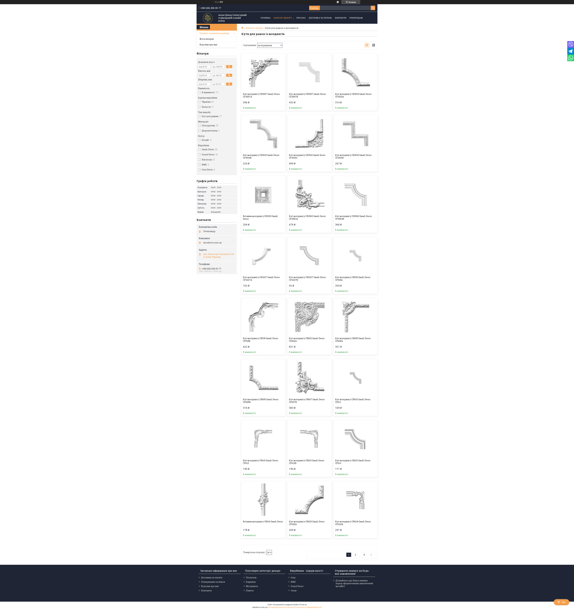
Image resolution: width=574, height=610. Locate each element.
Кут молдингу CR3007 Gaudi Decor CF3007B (307, 95)
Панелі (250, 590)
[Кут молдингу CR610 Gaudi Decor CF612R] (309, 439)
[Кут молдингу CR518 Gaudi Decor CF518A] (355, 255)
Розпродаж (356, 17)
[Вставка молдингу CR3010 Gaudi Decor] (263, 194)
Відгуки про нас (208, 44)
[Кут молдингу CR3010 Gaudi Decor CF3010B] (263, 133)
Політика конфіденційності (308, 607)
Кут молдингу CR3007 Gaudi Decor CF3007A (261, 95)
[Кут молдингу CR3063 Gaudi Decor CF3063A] (309, 194)
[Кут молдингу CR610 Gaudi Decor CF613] (355, 439)
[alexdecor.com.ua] (208, 18)
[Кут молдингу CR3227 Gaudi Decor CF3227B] (309, 255)
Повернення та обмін (213, 581)
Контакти (340, 17)
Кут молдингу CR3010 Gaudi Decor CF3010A (353, 95)
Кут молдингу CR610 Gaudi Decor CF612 (260, 462)
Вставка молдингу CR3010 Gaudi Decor (260, 217)
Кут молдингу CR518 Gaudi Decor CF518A (353, 278)
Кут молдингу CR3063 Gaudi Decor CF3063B (353, 217)
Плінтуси (251, 577)
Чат (564, 602)
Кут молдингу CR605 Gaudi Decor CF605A (353, 339)
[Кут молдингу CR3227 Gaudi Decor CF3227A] (263, 255)
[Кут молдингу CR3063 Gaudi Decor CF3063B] (355, 194)
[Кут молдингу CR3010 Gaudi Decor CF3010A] (355, 72)
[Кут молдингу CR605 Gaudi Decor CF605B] (263, 378)
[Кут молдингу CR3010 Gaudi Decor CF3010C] (309, 133)
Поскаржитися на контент (281, 607)
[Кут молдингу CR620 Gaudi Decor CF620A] (309, 500)
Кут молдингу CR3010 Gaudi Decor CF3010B (261, 156)
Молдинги (252, 586)
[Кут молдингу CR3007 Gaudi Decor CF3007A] (263, 72)
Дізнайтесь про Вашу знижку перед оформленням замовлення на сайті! (354, 583)
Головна (266, 17)
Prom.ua (303, 604)
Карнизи (251, 581)
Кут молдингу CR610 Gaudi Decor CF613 (353, 462)
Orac (293, 577)
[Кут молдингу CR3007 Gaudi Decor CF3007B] (309, 72)
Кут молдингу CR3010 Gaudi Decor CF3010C (307, 156)
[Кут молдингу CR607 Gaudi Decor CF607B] (309, 378)
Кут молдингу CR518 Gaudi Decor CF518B (260, 339)
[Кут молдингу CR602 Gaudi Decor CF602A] (309, 317)
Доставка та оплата (320, 17)
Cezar (294, 590)
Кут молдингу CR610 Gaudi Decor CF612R (306, 462)
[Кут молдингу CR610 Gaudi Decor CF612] (263, 439)
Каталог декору (283, 17)
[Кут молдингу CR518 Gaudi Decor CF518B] (263, 317)
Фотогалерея (207, 38)
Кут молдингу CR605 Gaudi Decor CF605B (261, 400)
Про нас (301, 17)
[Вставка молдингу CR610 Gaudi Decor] (263, 500)
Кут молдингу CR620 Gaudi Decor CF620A (307, 523)
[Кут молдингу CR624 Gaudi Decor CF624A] (355, 500)
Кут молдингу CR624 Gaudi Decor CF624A (353, 523)
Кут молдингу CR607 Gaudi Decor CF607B (307, 400)
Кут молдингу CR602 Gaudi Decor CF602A (307, 339)
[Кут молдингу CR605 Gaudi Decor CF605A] (355, 317)
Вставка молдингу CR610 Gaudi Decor (263, 521)
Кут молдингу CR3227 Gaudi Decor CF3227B (307, 278)
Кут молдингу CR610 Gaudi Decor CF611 (353, 400)
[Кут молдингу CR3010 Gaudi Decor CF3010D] (355, 133)
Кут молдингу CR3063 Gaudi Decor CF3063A (307, 217)
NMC (293, 581)
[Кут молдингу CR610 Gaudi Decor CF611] (355, 378)
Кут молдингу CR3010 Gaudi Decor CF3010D (353, 156)
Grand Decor (297, 586)
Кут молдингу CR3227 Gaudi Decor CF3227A (261, 278)
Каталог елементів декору (214, 33)
